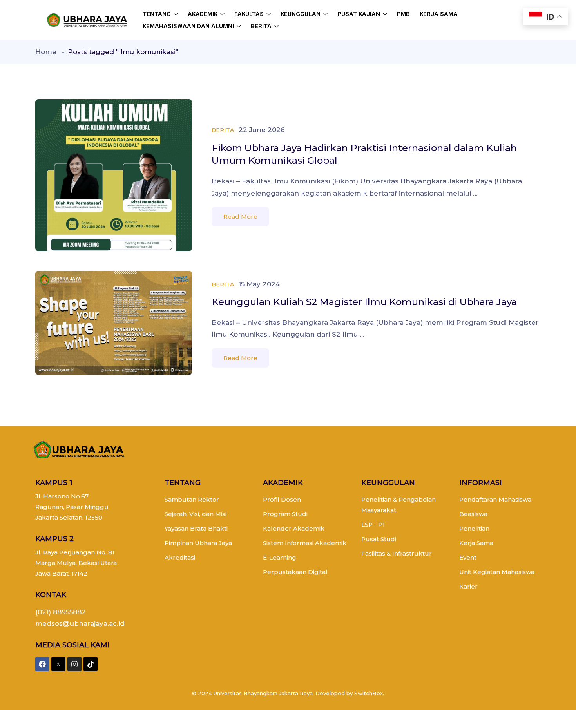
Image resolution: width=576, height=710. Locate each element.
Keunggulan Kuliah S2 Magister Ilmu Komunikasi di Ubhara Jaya (364, 302)
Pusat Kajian (359, 14)
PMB (403, 14)
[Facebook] (42, 664)
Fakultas (249, 14)
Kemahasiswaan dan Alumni (189, 26)
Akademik (203, 14)
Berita (262, 26)
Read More (240, 216)
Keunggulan (301, 14)
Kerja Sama (439, 14)
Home (45, 52)
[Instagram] (74, 664)
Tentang (157, 14)
